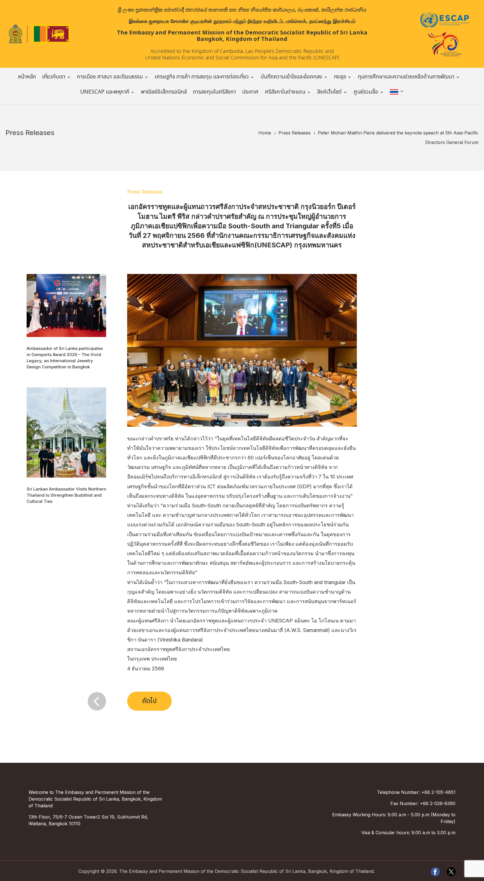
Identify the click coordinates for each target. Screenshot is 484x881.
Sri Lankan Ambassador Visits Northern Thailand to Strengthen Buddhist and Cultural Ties (66, 495)
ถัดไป (149, 701)
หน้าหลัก (27, 78)
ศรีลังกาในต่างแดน (285, 93)
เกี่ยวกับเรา (53, 78)
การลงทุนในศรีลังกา (214, 93)
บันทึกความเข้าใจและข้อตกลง (291, 78)
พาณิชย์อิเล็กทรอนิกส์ (164, 93)
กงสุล (340, 78)
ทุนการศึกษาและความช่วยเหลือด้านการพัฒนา (406, 78)
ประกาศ (250, 93)
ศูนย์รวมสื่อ (365, 93)
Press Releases (144, 192)
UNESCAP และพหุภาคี (104, 93)
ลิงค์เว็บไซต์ (329, 93)
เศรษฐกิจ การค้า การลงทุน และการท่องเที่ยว (202, 78)
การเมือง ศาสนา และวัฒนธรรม (110, 78)
